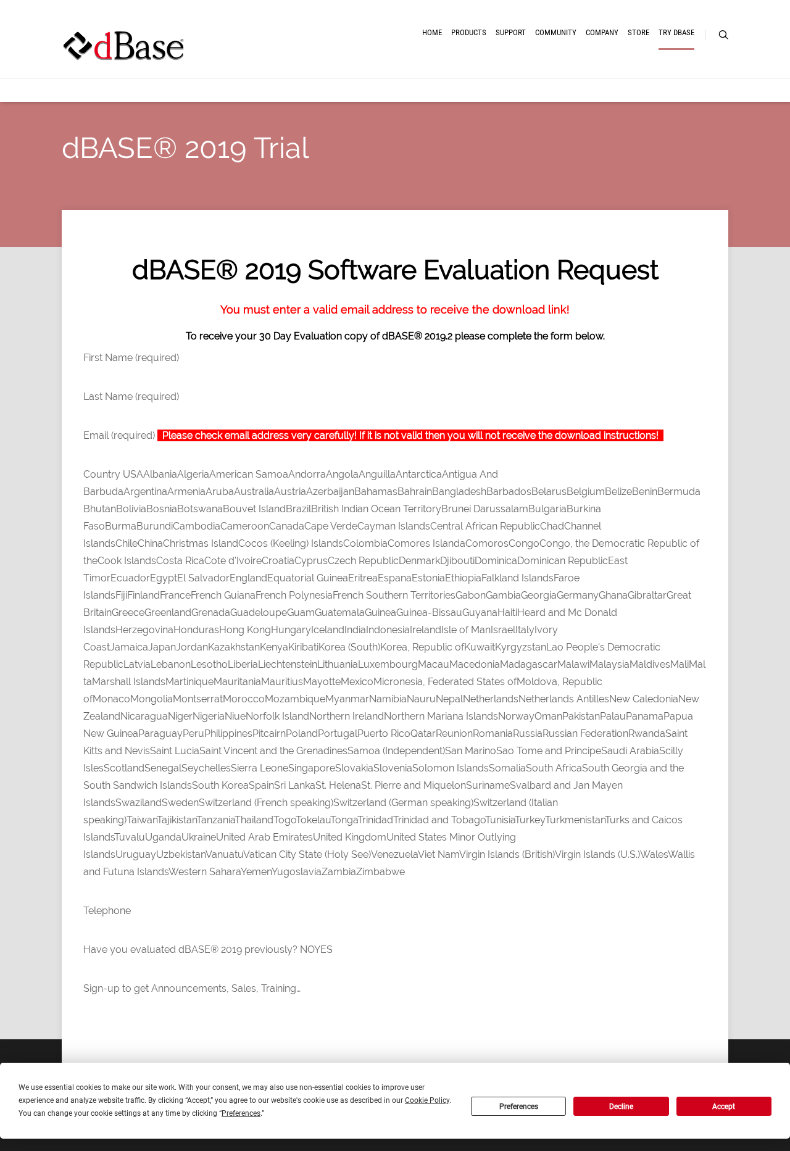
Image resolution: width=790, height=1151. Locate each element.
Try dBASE (676, 32)
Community (555, 32)
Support (511, 32)
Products (468, 32)
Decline (621, 1106)
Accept (723, 1106)
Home (432, 32)
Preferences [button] (241, 1113)
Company (602, 32)
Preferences (518, 1106)
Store (638, 32)
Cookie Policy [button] (427, 1100)
